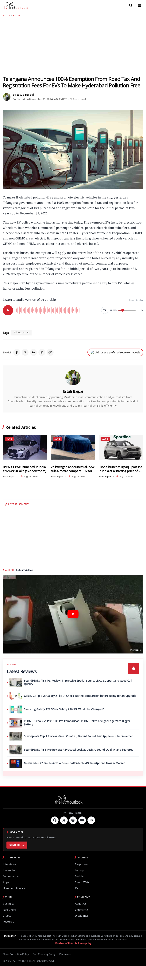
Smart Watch (83, 882)
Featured (8, 921)
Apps (6, 882)
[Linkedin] (91, 820)
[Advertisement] (73, 46)
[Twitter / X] (25, 352)
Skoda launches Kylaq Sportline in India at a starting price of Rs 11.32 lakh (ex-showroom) (120, 469)
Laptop (79, 870)
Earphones (82, 864)
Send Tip (15, 845)
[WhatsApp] (41, 352)
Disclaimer (81, 915)
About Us (80, 903)
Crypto (7, 915)
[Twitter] (64, 820)
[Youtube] (82, 820)
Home (6, 15)
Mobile (79, 876)
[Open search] (131, 5)
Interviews (9, 864)
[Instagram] (73, 820)
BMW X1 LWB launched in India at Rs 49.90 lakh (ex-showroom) (24, 469)
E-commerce (11, 876)
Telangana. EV (21, 332)
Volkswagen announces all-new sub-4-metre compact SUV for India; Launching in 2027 (72, 469)
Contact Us (82, 910)
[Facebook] (16, 352)
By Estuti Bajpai (23, 95)
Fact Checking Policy (44, 954)
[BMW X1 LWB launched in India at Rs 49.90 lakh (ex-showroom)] (25, 447)
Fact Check (9, 910)
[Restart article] (104, 310)
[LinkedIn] (33, 352)
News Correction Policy (16, 954)
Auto (16, 15)
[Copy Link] (50, 352)
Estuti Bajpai (73, 391)
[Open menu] (139, 5)
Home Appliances (14, 888)
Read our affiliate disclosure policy (73, 943)
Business (8, 903)
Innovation (9, 870)
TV (76, 888)
